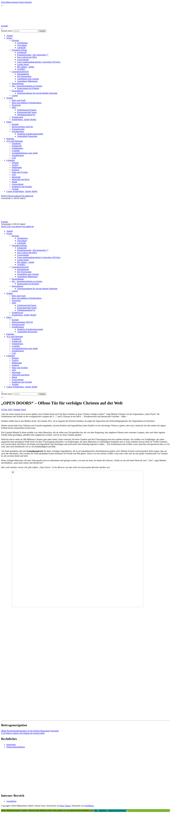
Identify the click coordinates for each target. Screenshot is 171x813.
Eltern (8, 122)
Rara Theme (65, 806)
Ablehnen (102, 811)
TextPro (15, 165)
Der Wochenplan (24, 76)
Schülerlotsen (17, 148)
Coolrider (16, 151)
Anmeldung (11, 801)
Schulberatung (18, 131)
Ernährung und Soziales (22, 186)
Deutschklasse (18, 83)
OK (95, 811)
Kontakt (4, 26)
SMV (14, 107)
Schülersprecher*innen (26, 110)
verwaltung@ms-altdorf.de (22, 196)
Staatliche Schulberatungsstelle (30, 134)
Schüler (9, 98)
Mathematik (17, 167)
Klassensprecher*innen (27, 112)
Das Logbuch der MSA (27, 57)
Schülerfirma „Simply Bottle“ (24, 119)
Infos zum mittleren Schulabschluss (26, 103)
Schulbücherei (18, 155)
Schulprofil (21, 52)
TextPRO (21, 69)
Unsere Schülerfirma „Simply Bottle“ (22, 191)
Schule (9, 38)
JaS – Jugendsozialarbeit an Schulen (27, 86)
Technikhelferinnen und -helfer (25, 153)
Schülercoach (17, 117)
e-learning (10, 160)
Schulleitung (22, 43)
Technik (15, 189)
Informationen (23, 74)
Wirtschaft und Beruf (20, 179)
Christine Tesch (19, 409)
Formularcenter (18, 129)
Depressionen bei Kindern (28, 88)
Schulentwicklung (19, 50)
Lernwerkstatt (23, 59)
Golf (14, 158)
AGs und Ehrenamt (14, 141)
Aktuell (9, 35)
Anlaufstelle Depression (27, 136)
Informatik (16, 177)
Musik (14, 182)
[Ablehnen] (127, 811)
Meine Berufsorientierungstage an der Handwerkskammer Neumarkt (30, 731)
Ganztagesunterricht (20, 71)
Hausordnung (17, 91)
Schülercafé (17, 146)
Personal (15, 40)
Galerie (15, 95)
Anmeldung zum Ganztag (28, 79)
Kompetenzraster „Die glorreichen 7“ (32, 55)
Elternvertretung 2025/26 (22, 127)
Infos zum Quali (18, 100)
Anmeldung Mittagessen (27, 81)
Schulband (16, 143)
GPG (14, 174)
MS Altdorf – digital (25, 67)
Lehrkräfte (21, 47)
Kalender (10, 139)
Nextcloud (16, 105)
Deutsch (15, 162)
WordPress (89, 806)
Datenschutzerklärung (15, 747)
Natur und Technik (20, 172)
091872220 (6, 196)
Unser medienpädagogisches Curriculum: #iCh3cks (38, 62)
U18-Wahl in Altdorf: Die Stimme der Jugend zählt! (23, 733)
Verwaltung (22, 45)
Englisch (15, 170)
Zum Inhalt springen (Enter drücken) (16, 2)
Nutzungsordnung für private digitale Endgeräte (37, 93)
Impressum (11, 744)
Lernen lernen (23, 64)
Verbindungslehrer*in (26, 115)
